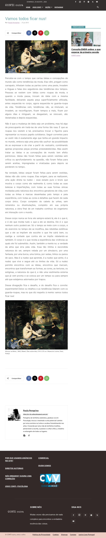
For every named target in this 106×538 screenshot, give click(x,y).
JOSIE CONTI (37, 7)
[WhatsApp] (46, 33)
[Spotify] (88, 2)
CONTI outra (75, 55)
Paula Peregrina (14, 23)
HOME (28, 7)
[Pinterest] (84, 2)
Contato (73, 534)
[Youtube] (97, 2)
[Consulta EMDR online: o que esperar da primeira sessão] (86, 33)
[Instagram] (80, 2)
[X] (93, 2)
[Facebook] (76, 2)
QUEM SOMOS (44, 465)
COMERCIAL (43, 458)
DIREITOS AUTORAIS (14, 468)
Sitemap (64, 534)
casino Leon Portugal (87, 534)
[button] (98, 7)
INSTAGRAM (58, 7)
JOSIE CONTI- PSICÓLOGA (16, 486)
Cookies (56, 534)
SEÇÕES (47, 7)
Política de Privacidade (41, 534)
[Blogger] (25, 435)
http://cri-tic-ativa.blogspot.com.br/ (35, 414)
